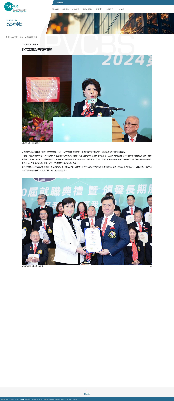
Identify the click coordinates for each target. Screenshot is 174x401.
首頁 (7, 37)
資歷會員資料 (87, 9)
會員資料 (65, 9)
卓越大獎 (120, 9)
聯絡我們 (60, 2)
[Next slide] (149, 277)
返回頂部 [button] (87, 394)
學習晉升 (110, 9)
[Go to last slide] (25, 277)
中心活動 (75, 9)
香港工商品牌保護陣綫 (28, 37)
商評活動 (15, 37)
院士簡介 (99, 9)
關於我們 (55, 9)
